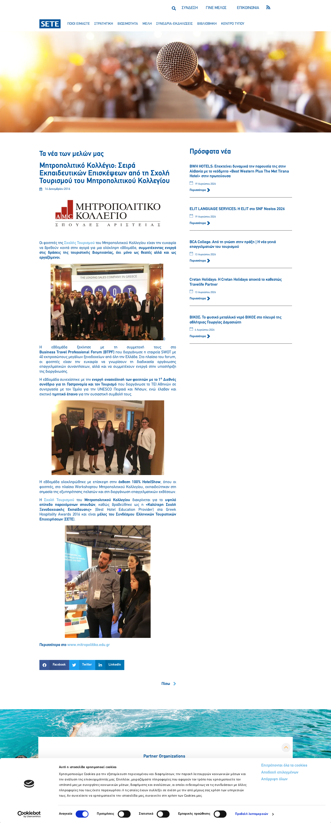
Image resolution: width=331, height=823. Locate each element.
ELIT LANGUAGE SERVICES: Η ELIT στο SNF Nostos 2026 (237, 209)
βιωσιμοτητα (128, 24)
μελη (147, 24)
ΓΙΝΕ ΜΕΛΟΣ (216, 8)
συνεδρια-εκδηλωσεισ (174, 24)
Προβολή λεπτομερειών (251, 814)
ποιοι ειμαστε (78, 24)
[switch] (124, 814)
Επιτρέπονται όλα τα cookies (284, 766)
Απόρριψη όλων (274, 779)
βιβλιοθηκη (207, 24)
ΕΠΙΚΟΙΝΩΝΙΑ (248, 8)
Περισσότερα (198, 190)
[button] (173, 8)
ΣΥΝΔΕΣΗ (190, 8)
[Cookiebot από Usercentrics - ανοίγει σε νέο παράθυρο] (29, 814)
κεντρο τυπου (232, 24)
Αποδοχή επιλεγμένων (279, 773)
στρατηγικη (103, 24)
